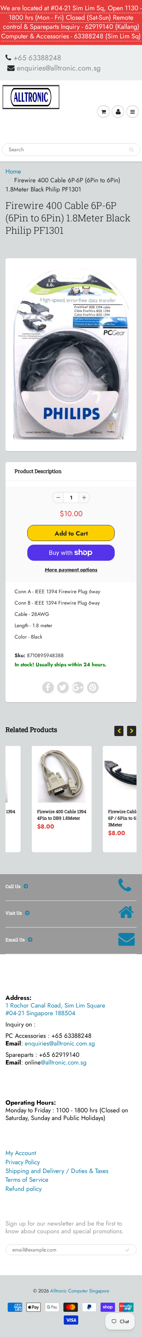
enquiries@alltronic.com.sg (58, 68)
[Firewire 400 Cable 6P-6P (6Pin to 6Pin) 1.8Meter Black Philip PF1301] (71, 354)
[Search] (131, 150)
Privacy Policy (22, 1162)
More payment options (71, 569)
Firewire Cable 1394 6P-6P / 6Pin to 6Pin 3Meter (108, 817)
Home (13, 171)
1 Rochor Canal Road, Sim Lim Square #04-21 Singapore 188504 (55, 1009)
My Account (20, 1153)
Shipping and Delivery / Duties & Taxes (57, 1170)
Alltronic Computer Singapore (79, 1290)
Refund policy (23, 1188)
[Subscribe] (127, 1250)
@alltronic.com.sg (64, 1062)
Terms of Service (26, 1179)
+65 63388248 (37, 58)
